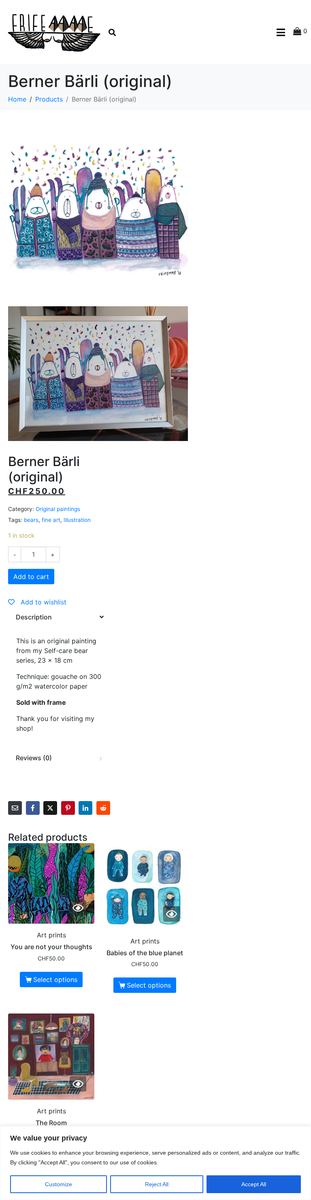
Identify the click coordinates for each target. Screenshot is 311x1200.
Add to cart (31, 576)
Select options (55, 979)
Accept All (253, 1184)
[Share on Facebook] (33, 808)
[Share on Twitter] (50, 808)
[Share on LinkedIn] (85, 808)
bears (31, 520)
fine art (51, 520)
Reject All (156, 1184)
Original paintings (58, 509)
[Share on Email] (15, 808)
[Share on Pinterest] (68, 808)
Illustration (77, 520)
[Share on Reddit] (103, 808)
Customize (58, 1184)
